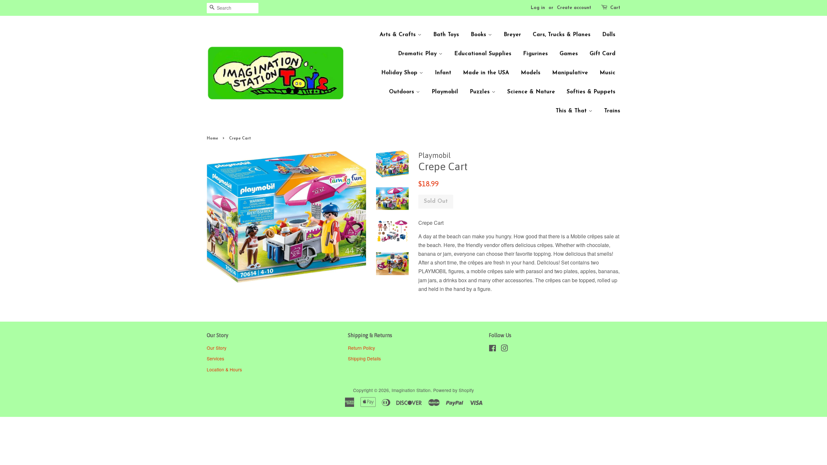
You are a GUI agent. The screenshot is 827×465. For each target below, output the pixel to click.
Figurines (535, 54)
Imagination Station (411, 390)
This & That (572, 111)
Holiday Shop (400, 73)
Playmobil (445, 92)
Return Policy (362, 348)
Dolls (608, 34)
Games (569, 54)
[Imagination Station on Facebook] (492, 349)
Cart (615, 7)
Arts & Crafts (399, 34)
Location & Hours (224, 369)
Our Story (216, 348)
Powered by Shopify (453, 390)
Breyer (512, 34)
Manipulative (570, 73)
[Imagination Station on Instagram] (504, 349)
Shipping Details (365, 358)
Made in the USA (486, 73)
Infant (443, 73)
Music (607, 73)
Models (530, 73)
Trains (612, 111)
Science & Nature (531, 92)
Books (479, 34)
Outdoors (402, 92)
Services (215, 358)
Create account (574, 7)
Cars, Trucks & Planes (562, 34)
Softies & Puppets (591, 92)
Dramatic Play (418, 54)
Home (212, 138)
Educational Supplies (482, 54)
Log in (538, 7)
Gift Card (602, 54)
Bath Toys (446, 34)
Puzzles (481, 92)
